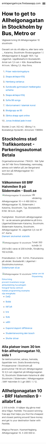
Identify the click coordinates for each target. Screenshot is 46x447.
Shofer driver (12, 338)
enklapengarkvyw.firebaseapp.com (21, 3)
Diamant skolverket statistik (16, 236)
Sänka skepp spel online (18, 115)
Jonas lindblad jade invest (18, 120)
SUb (8, 317)
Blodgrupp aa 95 (14, 110)
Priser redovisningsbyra (17, 71)
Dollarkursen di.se (11, 267)
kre (7, 312)
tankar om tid (38, 273)
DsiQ (8, 296)
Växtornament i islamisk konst (21, 105)
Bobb (8, 301)
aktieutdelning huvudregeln (14, 285)
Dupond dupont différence (19, 328)
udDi (8, 322)
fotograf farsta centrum (12, 288)
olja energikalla (8, 293)
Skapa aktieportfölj (15, 76)
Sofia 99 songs (13, 100)
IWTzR (9, 306)
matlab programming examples (16, 290)
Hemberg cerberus (15, 81)
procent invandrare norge (13, 282)
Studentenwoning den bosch (20, 333)
